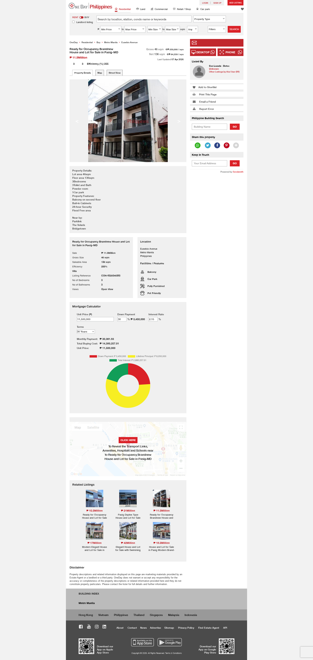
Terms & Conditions (173, 653)
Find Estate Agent (208, 627)
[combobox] (209, 19)
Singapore (156, 614)
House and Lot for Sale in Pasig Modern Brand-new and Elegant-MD (162, 550)
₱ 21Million (128, 510)
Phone (230, 52)
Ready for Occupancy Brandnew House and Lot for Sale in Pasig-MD (161, 519)
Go (235, 126)
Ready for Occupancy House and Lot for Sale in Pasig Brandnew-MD (94, 517)
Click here (128, 440)
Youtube (89, 627)
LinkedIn (104, 627)
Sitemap (169, 627)
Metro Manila (87, 603)
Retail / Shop (184, 9)
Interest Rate (156, 314)
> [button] (179, 120)
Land (142, 9)
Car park (205, 9)
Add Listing (235, 2)
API (225, 627)
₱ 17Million (94, 542)
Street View (115, 72)
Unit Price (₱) (84, 314)
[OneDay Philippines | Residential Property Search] (90, 6)
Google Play (169, 642)
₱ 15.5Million (94, 510)
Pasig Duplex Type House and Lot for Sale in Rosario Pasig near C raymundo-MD (128, 519)
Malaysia (173, 614)
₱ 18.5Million (161, 542)
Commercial (161, 9)
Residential (125, 9)
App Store (142, 642)
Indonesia (191, 614)
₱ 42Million (128, 542)
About (120, 627)
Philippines (121, 614)
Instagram (97, 627)
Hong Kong (86, 614)
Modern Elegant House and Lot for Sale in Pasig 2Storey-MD (94, 550)
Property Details (82, 72)
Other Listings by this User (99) (224, 71)
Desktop (203, 52)
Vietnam (103, 614)
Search (234, 29)
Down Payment (126, 314)
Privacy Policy (186, 627)
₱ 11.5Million (161, 510)
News (143, 627)
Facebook (81, 627)
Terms (80, 326)
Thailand (138, 614)
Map (99, 72)
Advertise (155, 627)
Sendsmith (238, 171)
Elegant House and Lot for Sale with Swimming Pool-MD (128, 550)
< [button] (77, 120)
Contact (132, 627)
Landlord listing (84, 22)
